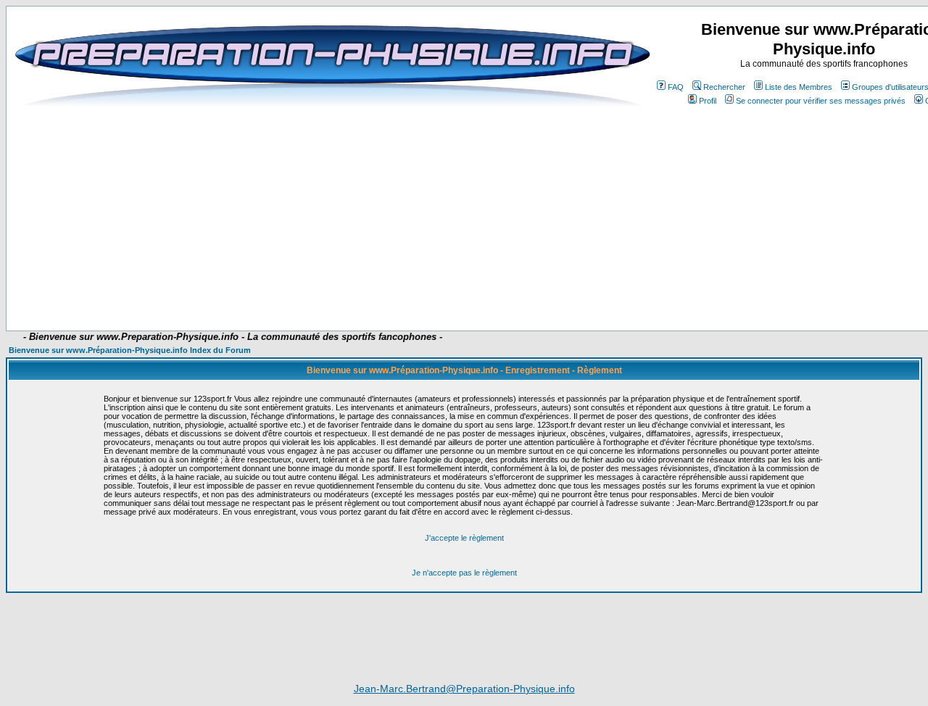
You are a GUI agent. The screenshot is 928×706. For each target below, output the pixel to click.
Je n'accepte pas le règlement (464, 572)
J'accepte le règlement (464, 537)
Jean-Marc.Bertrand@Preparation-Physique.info (464, 688)
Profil (707, 100)
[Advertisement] (371, 287)
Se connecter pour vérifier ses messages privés (821, 100)
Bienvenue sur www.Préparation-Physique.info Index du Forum (130, 350)
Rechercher (724, 87)
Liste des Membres (798, 87)
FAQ (676, 87)
